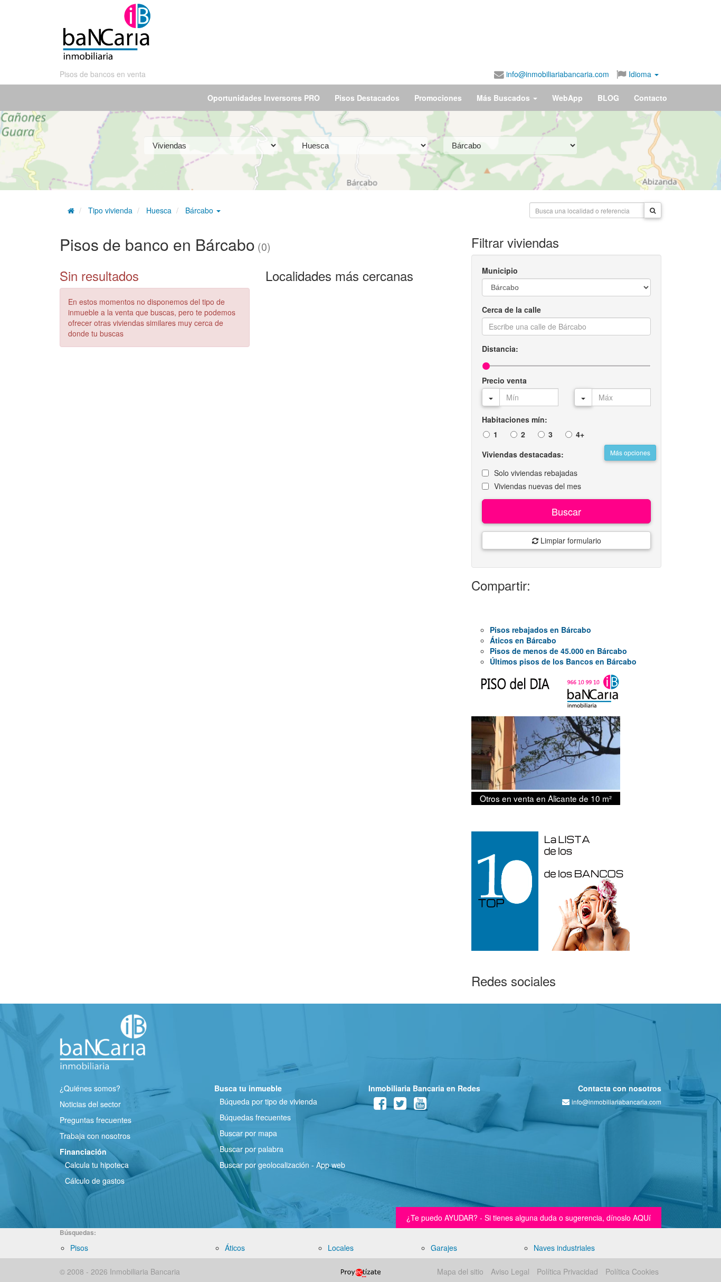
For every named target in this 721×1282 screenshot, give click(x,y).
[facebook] (380, 1105)
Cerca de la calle (511, 309)
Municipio (500, 270)
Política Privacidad (567, 1271)
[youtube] (420, 1105)
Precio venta (504, 380)
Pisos (79, 1247)
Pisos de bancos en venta (103, 74)
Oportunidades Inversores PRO (263, 97)
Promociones (438, 97)
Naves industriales (564, 1247)
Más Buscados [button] (504, 97)
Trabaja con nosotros (95, 1135)
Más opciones (630, 452)
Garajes (444, 1247)
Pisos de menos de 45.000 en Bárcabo (558, 650)
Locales (341, 1247)
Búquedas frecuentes (255, 1117)
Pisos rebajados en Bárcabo (540, 629)
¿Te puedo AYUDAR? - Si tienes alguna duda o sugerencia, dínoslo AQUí (528, 1217)
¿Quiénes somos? (90, 1088)
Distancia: (500, 348)
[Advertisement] (406, 31)
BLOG (608, 97)
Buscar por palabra (251, 1149)
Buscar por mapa (248, 1133)
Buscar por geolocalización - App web (282, 1164)
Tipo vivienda (110, 210)
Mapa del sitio (460, 1271)
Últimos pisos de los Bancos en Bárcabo (563, 661)
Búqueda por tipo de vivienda (268, 1101)
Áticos (235, 1247)
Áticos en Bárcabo (523, 640)
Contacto (650, 97)
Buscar (566, 511)
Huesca (159, 210)
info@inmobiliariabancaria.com (556, 74)
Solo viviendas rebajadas (535, 472)
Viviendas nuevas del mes (537, 486)
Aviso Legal (510, 1271)
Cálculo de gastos (95, 1180)
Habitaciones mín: (514, 419)
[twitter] (400, 1105)
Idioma (640, 74)
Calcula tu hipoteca (97, 1164)
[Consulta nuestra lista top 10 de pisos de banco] (566, 897)
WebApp (567, 97)
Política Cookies (632, 1271)
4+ (580, 434)
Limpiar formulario (569, 540)
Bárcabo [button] (200, 210)
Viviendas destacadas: (523, 454)
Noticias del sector (90, 1104)
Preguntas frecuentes (95, 1120)
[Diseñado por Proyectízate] (361, 1271)
